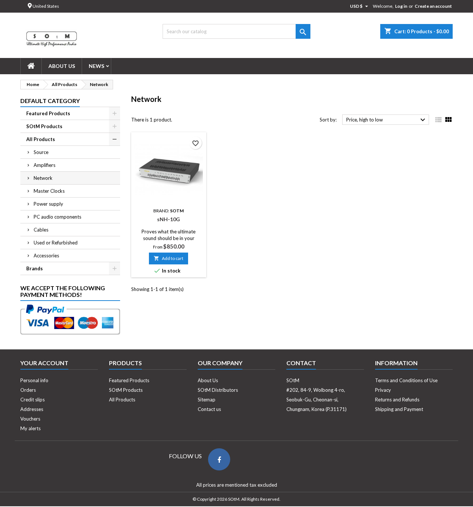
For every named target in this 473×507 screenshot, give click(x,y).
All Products (40, 139)
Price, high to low (386, 120)
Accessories (46, 255)
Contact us (209, 409)
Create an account (433, 6)
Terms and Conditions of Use (406, 380)
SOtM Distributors (218, 390)
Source (41, 152)
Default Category (50, 100)
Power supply (48, 204)
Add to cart (168, 258)
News (96, 66)
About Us (61, 66)
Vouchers (30, 419)
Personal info (34, 380)
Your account (44, 362)
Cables (41, 230)
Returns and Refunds (397, 399)
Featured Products (48, 113)
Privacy (383, 390)
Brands (34, 268)
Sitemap (206, 399)
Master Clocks (49, 191)
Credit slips (32, 399)
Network (43, 178)
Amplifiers (44, 165)
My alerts (30, 428)
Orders (28, 390)
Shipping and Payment (399, 409)
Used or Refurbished (56, 243)
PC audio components (57, 217)
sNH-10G (168, 219)
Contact (301, 362)
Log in (401, 6)
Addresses (31, 409)
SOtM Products (44, 126)
